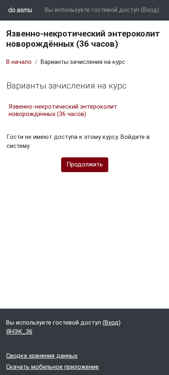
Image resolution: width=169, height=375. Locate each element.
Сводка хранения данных (42, 355)
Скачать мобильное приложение (52, 366)
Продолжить (84, 164)
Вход (150, 10)
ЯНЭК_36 (19, 331)
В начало (19, 62)
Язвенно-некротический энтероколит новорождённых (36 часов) (63, 110)
